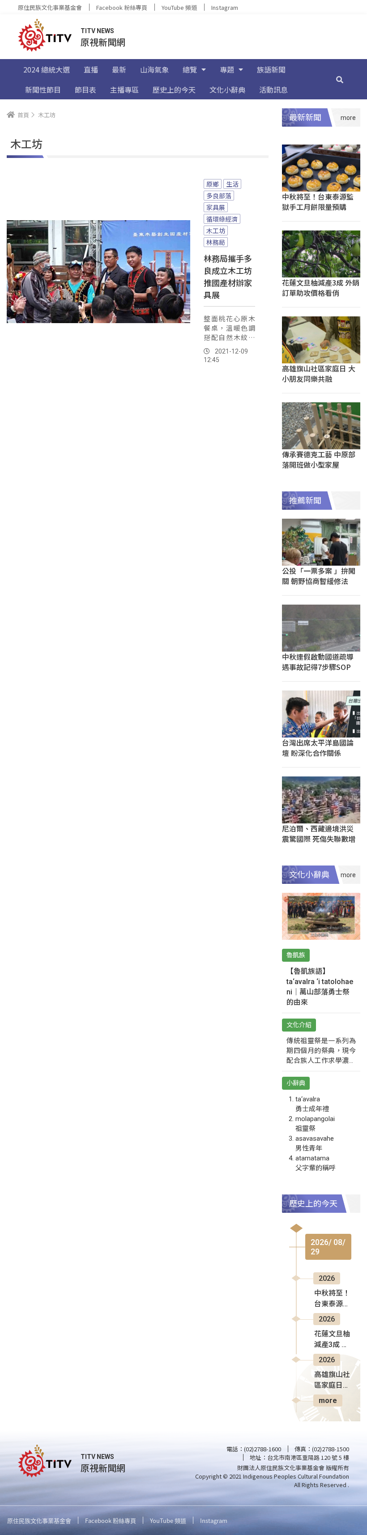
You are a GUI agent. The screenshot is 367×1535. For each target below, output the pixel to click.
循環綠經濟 (222, 218)
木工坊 (215, 230)
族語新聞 (271, 69)
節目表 (85, 89)
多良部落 (218, 195)
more (328, 1400)
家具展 (215, 207)
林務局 (215, 242)
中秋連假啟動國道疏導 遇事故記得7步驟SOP (318, 661)
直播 (91, 69)
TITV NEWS (97, 30)
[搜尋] (339, 79)
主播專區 (124, 89)
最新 (119, 69)
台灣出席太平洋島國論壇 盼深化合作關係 (318, 747)
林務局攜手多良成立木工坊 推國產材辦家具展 (228, 276)
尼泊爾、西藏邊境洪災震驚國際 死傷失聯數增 (318, 833)
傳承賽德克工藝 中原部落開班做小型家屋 (318, 459)
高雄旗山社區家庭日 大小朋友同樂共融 (318, 373)
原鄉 (212, 183)
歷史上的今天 (174, 89)
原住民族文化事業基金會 (50, 7)
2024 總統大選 (46, 69)
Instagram (224, 7)
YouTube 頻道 (179, 7)
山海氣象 (154, 69)
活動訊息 (273, 89)
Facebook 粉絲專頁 (121, 7)
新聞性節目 (43, 89)
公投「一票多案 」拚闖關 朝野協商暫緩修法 (318, 575)
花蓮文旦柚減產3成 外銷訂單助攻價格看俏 (320, 287)
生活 (232, 183)
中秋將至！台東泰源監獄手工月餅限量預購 (318, 201)
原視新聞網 (103, 41)
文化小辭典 (227, 89)
